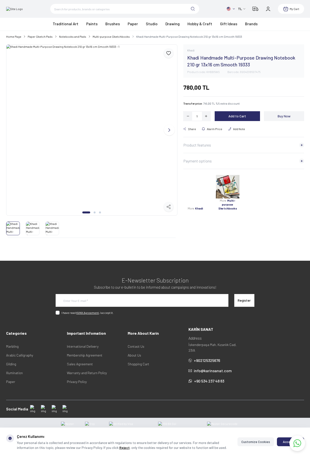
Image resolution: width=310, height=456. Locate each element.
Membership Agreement (84, 355)
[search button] (192, 9)
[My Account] (268, 9)
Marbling (12, 346)
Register (244, 300)
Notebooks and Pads (72, 36)
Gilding (11, 364)
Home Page (13, 36)
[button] (86, 212)
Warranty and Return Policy (87, 373)
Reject (124, 447)
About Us (134, 355)
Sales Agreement (80, 364)
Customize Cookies (255, 442)
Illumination (14, 373)
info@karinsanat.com (213, 370)
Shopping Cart (138, 364)
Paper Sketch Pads (40, 36)
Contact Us (136, 346)
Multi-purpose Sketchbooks (111, 36)
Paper (10, 382)
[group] (91, 130)
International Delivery (83, 346)
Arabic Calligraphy (19, 355)
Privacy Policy (77, 382)
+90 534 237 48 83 (209, 381)
